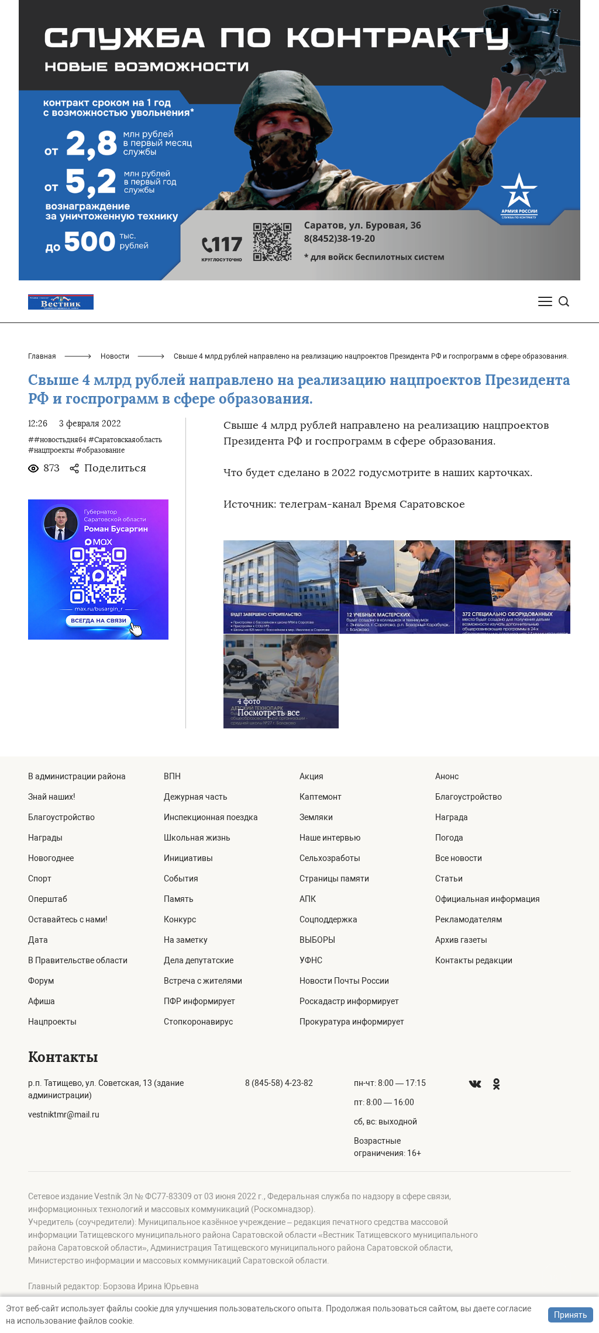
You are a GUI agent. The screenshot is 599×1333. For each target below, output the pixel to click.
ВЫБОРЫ (317, 940)
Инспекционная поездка (211, 817)
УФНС (311, 960)
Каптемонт (321, 796)
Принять (570, 1315)
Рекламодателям (468, 919)
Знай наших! (51, 796)
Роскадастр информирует (349, 1001)
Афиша (41, 1001)
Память (179, 899)
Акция (311, 776)
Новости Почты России (344, 980)
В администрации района (77, 776)
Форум (41, 980)
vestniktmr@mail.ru (63, 1114)
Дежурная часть (196, 796)
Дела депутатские (198, 960)
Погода (449, 837)
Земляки (316, 817)
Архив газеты (461, 940)
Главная (42, 356)
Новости (115, 356)
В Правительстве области (78, 960)
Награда (451, 817)
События (181, 878)
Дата (38, 940)
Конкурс (180, 919)
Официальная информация (487, 899)
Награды (45, 837)
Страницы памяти (334, 878)
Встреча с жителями (203, 980)
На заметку (186, 940)
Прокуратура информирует (352, 1021)
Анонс (447, 776)
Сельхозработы (330, 858)
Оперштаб (47, 899)
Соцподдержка (328, 919)
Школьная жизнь (197, 837)
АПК (308, 899)
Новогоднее (51, 858)
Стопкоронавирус (198, 1021)
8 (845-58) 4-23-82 (279, 1083)
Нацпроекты (52, 1021)
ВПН (172, 776)
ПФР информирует (199, 1001)
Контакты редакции (473, 960)
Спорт (39, 878)
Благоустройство (61, 817)
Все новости (458, 858)
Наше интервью (330, 837)
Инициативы (188, 858)
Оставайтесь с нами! (68, 919)
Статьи (449, 878)
